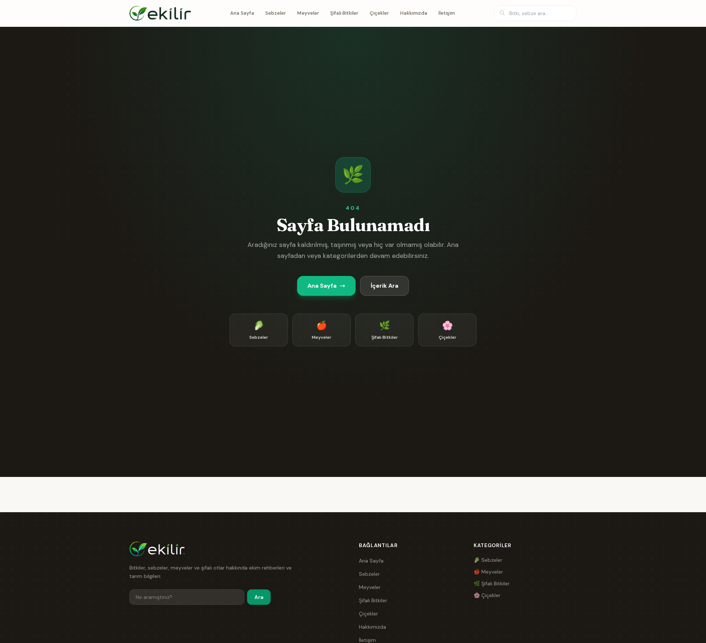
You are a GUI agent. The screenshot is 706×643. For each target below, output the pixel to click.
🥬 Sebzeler (488, 560)
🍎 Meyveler (488, 571)
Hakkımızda (413, 13)
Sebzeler (275, 13)
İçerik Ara (384, 286)
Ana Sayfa (242, 13)
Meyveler (308, 13)
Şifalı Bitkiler (344, 13)
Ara (258, 597)
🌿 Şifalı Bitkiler (492, 583)
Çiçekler (379, 13)
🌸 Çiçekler (487, 595)
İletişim (446, 13)
